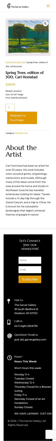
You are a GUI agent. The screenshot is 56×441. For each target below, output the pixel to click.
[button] (45, 23)
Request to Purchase (18, 118)
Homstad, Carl (19, 62)
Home (8, 62)
